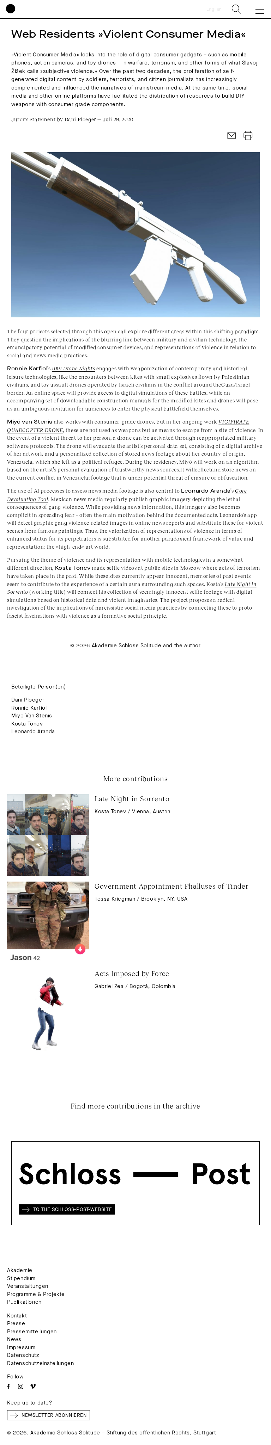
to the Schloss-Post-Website (72, 1209)
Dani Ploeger (27, 699)
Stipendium (21, 1278)
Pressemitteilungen (32, 1331)
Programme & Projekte (36, 1294)
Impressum (21, 1347)
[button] (255, 9)
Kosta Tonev (27, 723)
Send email (232, 135)
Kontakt (17, 1315)
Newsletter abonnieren (54, 1415)
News (14, 1339)
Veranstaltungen (27, 1286)
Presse (16, 1323)
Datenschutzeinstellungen (40, 1363)
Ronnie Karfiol (29, 707)
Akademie (19, 1270)
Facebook (8, 1386)
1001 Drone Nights (73, 368)
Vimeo (33, 1386)
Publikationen (24, 1301)
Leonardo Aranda (33, 731)
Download (248, 135)
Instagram (20, 1386)
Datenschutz (23, 1355)
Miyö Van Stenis (31, 715)
